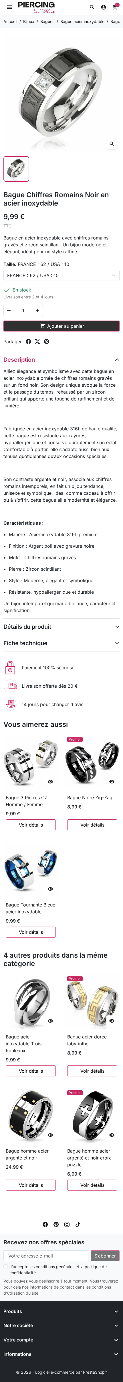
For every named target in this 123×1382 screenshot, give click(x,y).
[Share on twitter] (37, 341)
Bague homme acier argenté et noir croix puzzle (89, 1158)
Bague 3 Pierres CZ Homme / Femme (26, 801)
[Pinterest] (56, 1224)
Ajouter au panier (62, 326)
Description (19, 359)
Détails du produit (27, 626)
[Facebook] (45, 1224)
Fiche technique (25, 643)
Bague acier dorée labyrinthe (87, 1040)
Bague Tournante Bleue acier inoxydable (30, 908)
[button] (92, 7)
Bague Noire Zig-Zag (89, 797)
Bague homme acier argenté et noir (27, 1154)
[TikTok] (78, 1224)
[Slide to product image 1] (16, 169)
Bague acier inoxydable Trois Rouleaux (23, 1043)
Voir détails (31, 825)
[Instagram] (67, 1224)
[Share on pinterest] (46, 341)
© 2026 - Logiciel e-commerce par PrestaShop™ (61, 1372)
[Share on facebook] (28, 341)
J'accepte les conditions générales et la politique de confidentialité (58, 1269)
